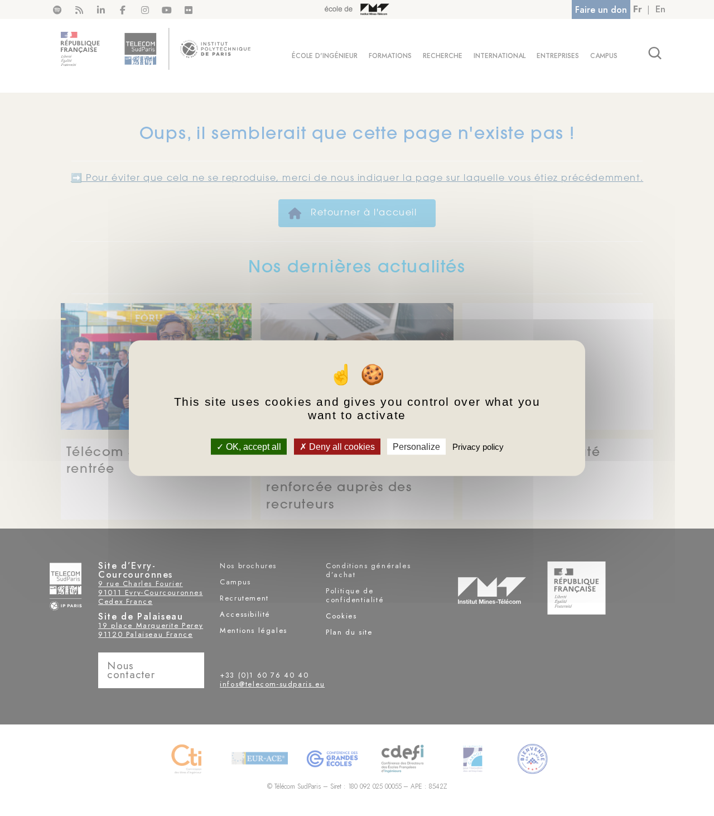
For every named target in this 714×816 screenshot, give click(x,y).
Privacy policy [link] (478, 446)
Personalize (416, 446)
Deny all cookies (341, 446)
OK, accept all (252, 446)
